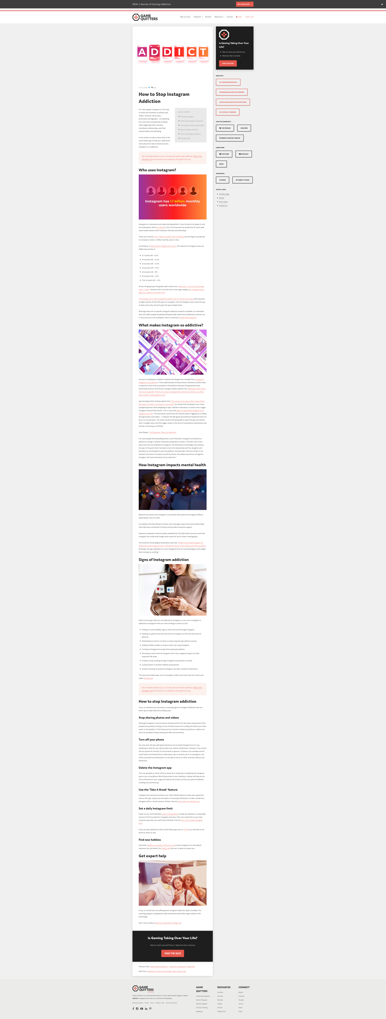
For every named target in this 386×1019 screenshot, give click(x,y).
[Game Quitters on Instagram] (137, 1008)
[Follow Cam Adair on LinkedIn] (146, 1008)
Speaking (199, 1011)
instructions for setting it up (188, 801)
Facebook (160, 227)
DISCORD (244, 128)
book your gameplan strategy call (168, 923)
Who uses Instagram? (187, 117)
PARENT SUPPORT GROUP (230, 138)
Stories (219, 1007)
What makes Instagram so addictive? (192, 121)
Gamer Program (201, 1000)
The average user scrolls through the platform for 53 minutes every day (166, 299)
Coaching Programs (203, 996)
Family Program (201, 1004)
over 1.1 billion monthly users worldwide (169, 237)
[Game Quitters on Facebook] (133, 1008)
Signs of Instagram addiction (189, 129)
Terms (152, 1003)
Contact (241, 996)
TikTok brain (148, 678)
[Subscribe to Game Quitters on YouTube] (141, 1008)
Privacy (147, 1003)
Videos (219, 1004)
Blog (154, 87)
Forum (241, 1004)
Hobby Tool (221, 1011)
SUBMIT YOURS (243, 180)
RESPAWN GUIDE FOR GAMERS (232, 92)
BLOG (221, 164)
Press (240, 1011)
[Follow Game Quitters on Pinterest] (150, 1008)
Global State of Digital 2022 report (163, 246)
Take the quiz (228, 63)
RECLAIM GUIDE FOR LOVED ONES (234, 102)
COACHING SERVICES (229, 82)
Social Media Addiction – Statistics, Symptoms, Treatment (172, 966)
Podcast (220, 1000)
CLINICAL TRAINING (228, 112)
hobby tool (166, 848)
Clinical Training (201, 1007)
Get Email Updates (171, 1003)
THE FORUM (226, 128)
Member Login (224, 194)
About (241, 992)
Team (240, 1007)
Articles (220, 996)
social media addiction (188, 317)
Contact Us (223, 205)
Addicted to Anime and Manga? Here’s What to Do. (166, 971)
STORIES (222, 180)
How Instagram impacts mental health (192, 125)
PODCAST (244, 154)
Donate (221, 198)
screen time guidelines (170, 814)
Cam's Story (223, 202)
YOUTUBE (225, 154)
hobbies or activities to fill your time (161, 845)
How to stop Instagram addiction (191, 134)
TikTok (186, 829)
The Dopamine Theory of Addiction (162, 432)
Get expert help (185, 138)
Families (220, 992)
